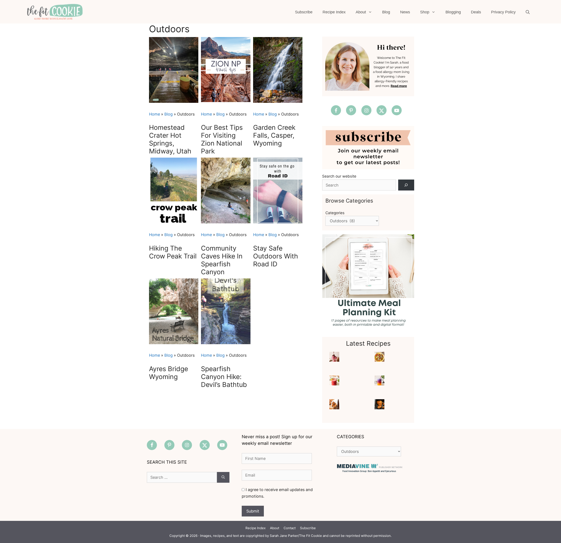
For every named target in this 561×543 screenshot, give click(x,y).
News (405, 12)
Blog (386, 12)
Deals (476, 12)
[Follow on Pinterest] (351, 110)
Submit (252, 511)
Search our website (339, 176)
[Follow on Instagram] (366, 110)
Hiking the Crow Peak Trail (173, 252)
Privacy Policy (503, 12)
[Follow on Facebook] (336, 110)
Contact (290, 528)
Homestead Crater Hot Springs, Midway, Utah (170, 139)
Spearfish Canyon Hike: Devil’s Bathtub (224, 376)
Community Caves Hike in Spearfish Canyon (222, 260)
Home (154, 114)
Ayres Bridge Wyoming (168, 373)
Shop (424, 12)
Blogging (453, 12)
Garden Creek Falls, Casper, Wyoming (274, 135)
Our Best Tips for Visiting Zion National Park (222, 139)
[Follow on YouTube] (397, 110)
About (361, 12)
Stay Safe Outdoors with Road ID (275, 256)
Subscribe (303, 12)
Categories (334, 213)
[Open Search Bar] (528, 12)
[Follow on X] (381, 110)
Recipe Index (334, 12)
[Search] (406, 185)
